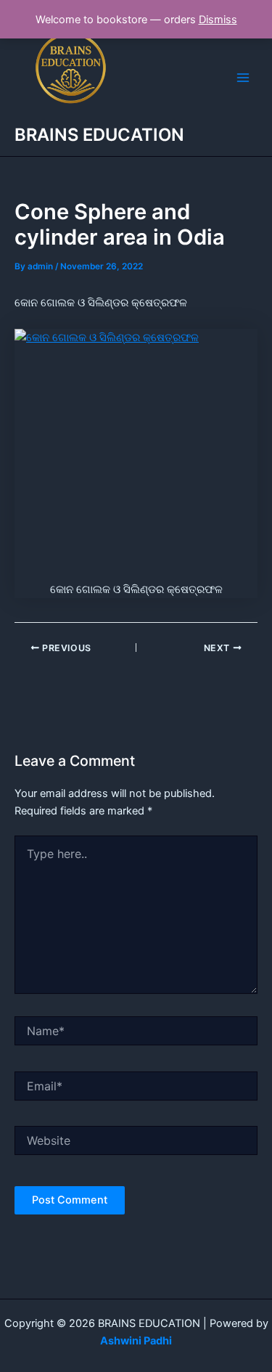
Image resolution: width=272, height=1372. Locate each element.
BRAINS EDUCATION (99, 134)
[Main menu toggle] (242, 77)
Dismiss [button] (218, 19)
